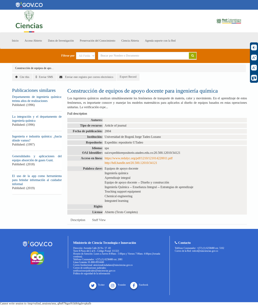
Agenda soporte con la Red (160, 40)
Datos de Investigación (61, 40)
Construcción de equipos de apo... (34, 68)
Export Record (128, 76)
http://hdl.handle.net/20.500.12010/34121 (131, 163)
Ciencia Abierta (130, 40)
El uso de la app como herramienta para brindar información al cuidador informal (37, 180)
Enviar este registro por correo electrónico (88, 77)
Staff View (99, 220)
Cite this (24, 77)
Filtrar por (68, 55)
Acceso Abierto (33, 40)
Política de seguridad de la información (91, 273)
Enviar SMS (46, 77)
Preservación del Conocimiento (97, 40)
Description (78, 220)
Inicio (15, 40)
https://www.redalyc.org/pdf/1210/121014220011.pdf (139, 158)
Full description (77, 113)
